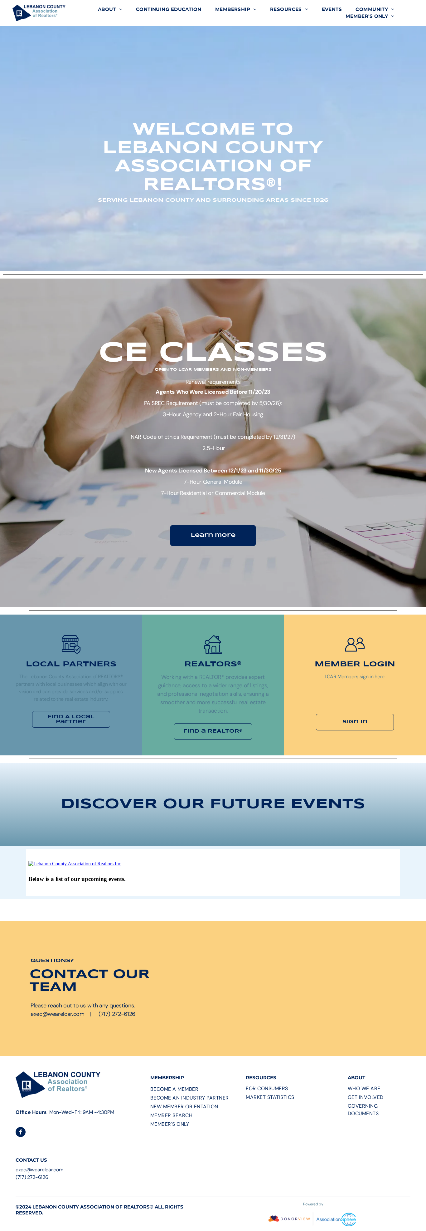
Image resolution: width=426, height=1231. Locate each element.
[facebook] (21, 1133)
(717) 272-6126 (32, 1177)
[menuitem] (110, 9)
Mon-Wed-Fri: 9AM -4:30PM (81, 1112)
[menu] (412, 13)
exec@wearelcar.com (39, 1169)
